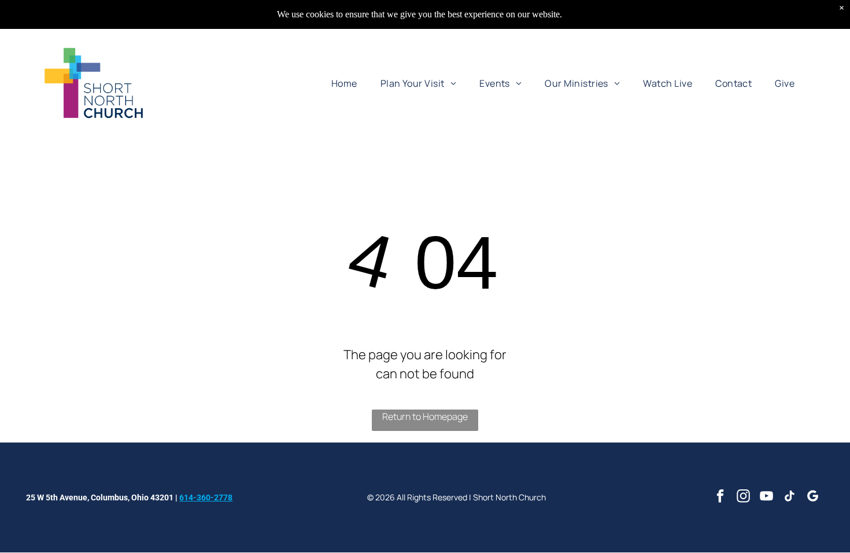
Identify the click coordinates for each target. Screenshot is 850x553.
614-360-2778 (205, 497)
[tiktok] (789, 497)
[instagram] (743, 497)
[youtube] (766, 497)
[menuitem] (344, 82)
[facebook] (720, 497)
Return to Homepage (425, 416)
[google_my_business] (813, 497)
